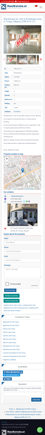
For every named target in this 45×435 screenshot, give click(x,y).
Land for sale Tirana (9, 336)
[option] (11, 59)
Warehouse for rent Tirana (11, 346)
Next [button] (41, 59)
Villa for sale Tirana (9, 332)
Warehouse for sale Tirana (11, 349)
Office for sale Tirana (9, 342)
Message (7, 265)
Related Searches (11, 301)
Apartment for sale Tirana (11, 325)
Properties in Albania (9, 360)
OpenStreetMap (29, 189)
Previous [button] (4, 59)
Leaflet (15, 189)
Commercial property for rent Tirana (14, 353)
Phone (6, 247)
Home (11, 409)
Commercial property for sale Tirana (14, 356)
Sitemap (4, 422)
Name (6, 238)
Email (6, 256)
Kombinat (17, 111)
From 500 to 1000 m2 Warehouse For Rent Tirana (24, 412)
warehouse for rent (29, 305)
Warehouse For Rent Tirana (26, 409)
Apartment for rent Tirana (11, 322)
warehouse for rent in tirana (13, 305)
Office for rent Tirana (9, 339)
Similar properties (11, 296)
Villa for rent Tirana (9, 329)
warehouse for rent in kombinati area (16, 308)
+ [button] (7, 158)
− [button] (7, 162)
